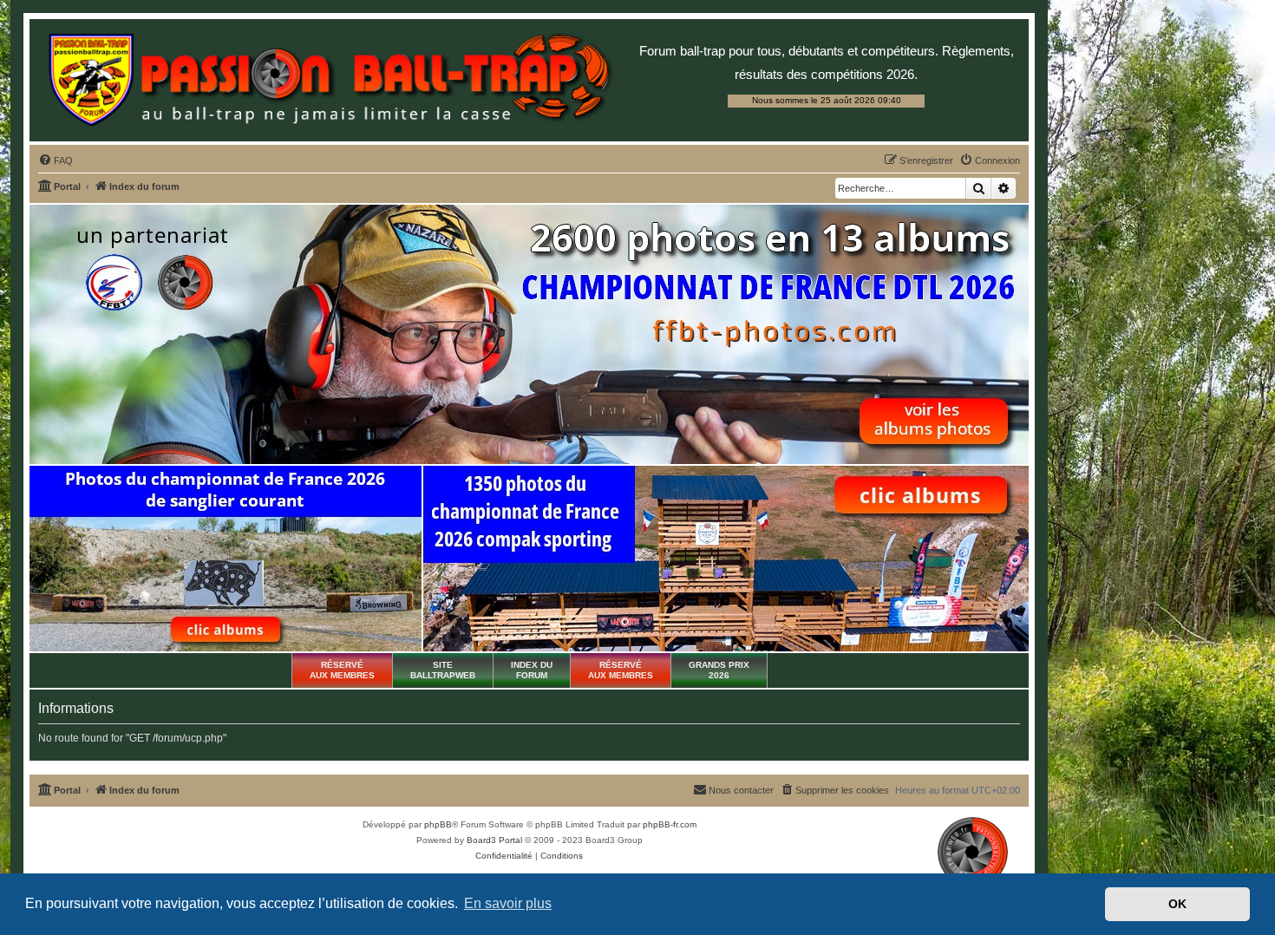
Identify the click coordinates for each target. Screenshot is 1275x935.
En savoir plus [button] (508, 903)
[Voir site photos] (529, 334)
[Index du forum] (329, 80)
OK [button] (1177, 904)
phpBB (438, 824)
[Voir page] (225, 558)
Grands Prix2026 (719, 670)
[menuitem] (55, 160)
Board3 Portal (494, 840)
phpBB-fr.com (669, 824)
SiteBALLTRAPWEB (442, 670)
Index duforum (531, 670)
